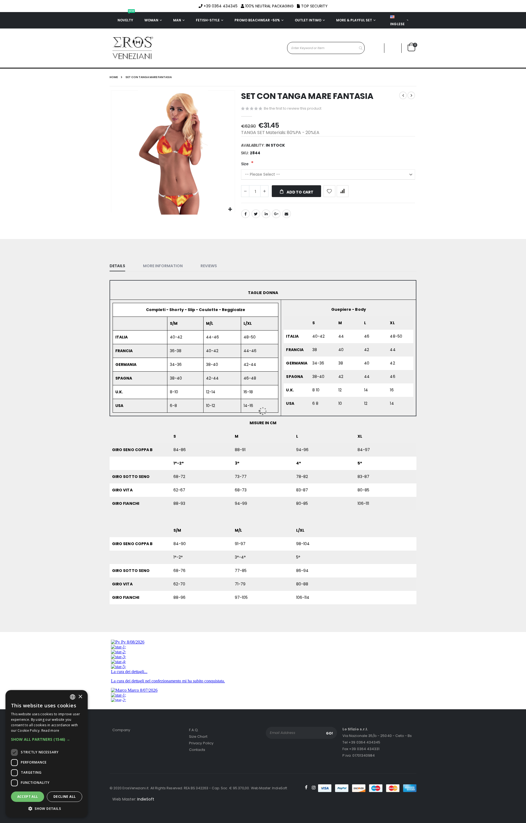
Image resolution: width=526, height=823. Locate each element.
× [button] (80, 697)
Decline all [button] (64, 796)
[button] (46, 739)
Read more (50, 730)
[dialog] (46, 754)
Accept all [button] (27, 796)
